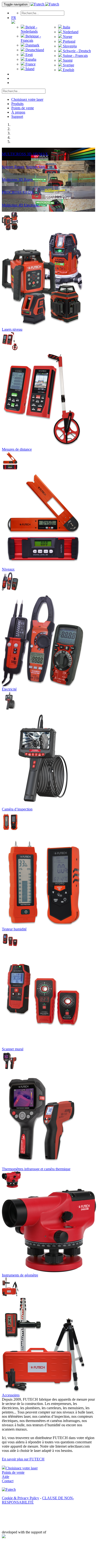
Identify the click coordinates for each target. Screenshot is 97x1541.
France (30, 64)
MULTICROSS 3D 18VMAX (25, 154)
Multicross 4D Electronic (21, 205)
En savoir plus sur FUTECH (23, 1459)
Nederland (70, 32)
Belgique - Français (31, 38)
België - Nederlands (29, 29)
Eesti (28, 55)
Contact (7, 1481)
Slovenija (69, 46)
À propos (18, 112)
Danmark (31, 45)
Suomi (67, 60)
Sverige (68, 65)
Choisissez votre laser (27, 99)
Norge (67, 37)
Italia (66, 27)
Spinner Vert (36, 167)
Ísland (29, 69)
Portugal (68, 41)
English (68, 70)
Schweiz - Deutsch (76, 51)
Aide (5, 1477)
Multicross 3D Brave (18, 180)
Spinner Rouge (13, 167)
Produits (17, 104)
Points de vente (22, 108)
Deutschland (34, 50)
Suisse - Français (75, 56)
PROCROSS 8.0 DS (18, 192)
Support (17, 116)
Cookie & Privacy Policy (20, 1498)
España (30, 59)
